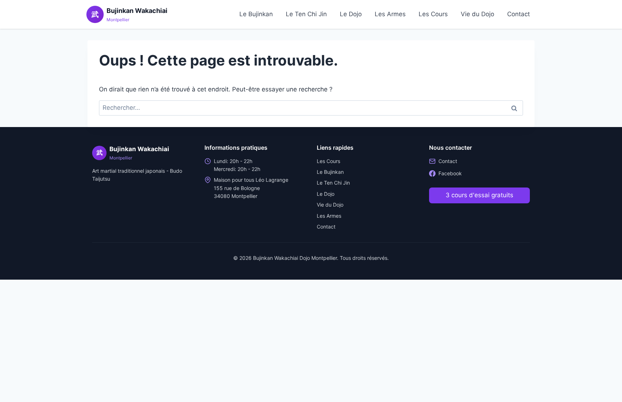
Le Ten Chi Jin (306, 14)
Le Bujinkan (256, 14)
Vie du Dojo (477, 14)
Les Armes (390, 14)
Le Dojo (351, 14)
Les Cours (433, 14)
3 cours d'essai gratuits (479, 195)
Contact (518, 14)
